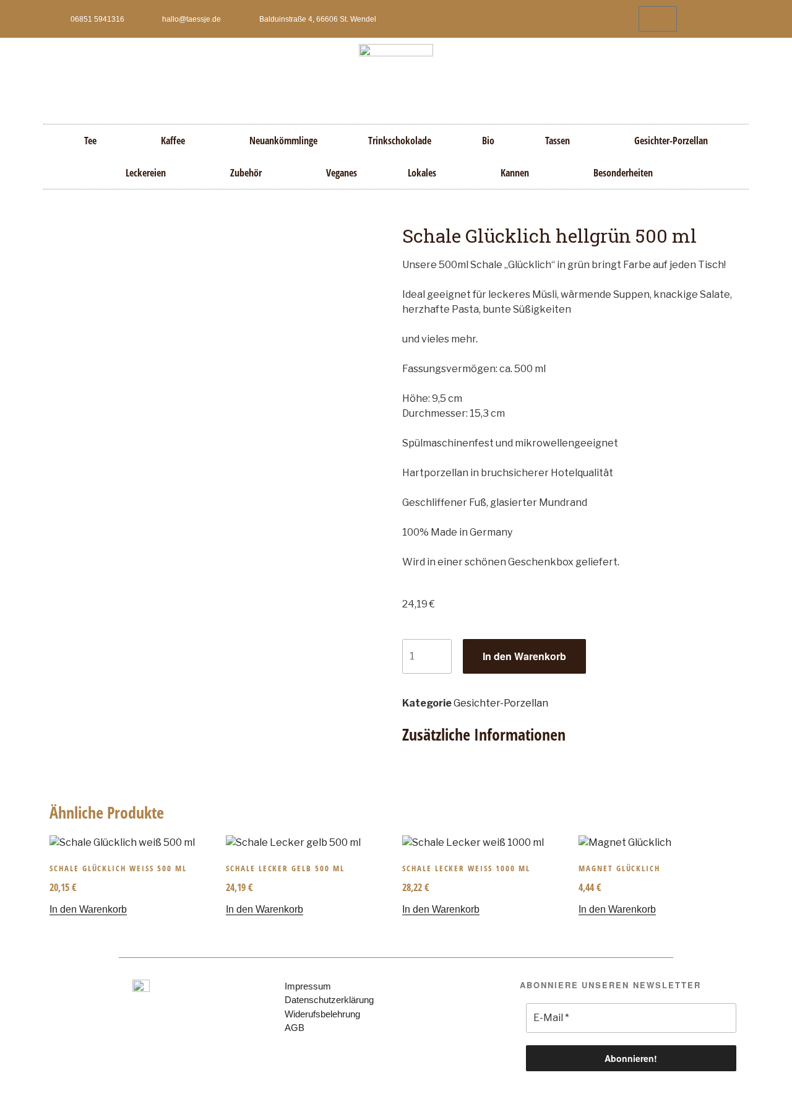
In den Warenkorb (524, 656)
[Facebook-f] (711, 19)
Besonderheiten (623, 173)
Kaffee (173, 140)
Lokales (422, 173)
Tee (90, 140)
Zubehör (246, 173)
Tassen (557, 140)
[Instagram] (731, 19)
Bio (488, 140)
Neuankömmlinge (283, 140)
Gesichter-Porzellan (671, 140)
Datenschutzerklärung (329, 999)
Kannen (515, 173)
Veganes (341, 173)
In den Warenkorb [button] (88, 909)
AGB (294, 1027)
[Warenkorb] (658, 19)
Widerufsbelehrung (322, 1014)
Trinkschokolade (399, 140)
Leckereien (146, 173)
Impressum (308, 986)
